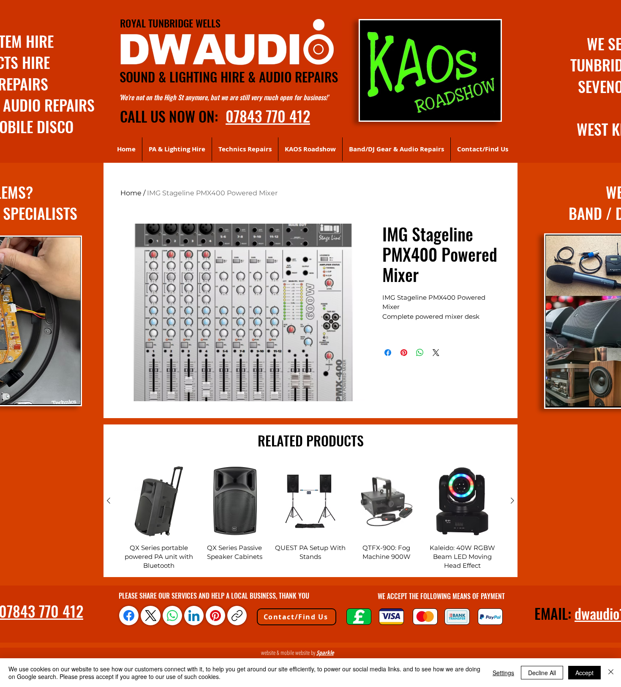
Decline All (542, 672)
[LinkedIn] (194, 615)
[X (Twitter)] (151, 615)
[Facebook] (129, 615)
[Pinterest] (215, 615)
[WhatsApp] (172, 615)
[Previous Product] (109, 500)
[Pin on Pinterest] (404, 353)
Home (131, 193)
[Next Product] (512, 500)
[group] (311, 517)
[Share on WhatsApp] (420, 353)
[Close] (611, 672)
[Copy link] (237, 615)
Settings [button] (503, 672)
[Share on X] (436, 353)
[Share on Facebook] (388, 353)
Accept (584, 672)
